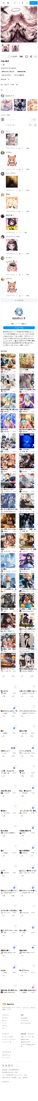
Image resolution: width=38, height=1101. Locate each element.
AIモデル (4, 1034)
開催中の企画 (25, 1047)
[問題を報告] (22, 148)
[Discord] (6, 1074)
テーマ (4, 1031)
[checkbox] (6, 125)
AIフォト (4, 1029)
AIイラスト (5, 1026)
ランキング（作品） (8, 1045)
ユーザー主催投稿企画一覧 (28, 1053)
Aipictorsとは (6, 1063)
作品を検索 (24, 1026)
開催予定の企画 (25, 1050)
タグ (3, 1036)
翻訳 (2, 90)
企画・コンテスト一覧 (27, 1045)
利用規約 (4, 1078)
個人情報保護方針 (14, 1078)
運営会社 (25, 1085)
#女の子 (6, 84)
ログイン (33, 3)
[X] (3, 1074)
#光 (2, 84)
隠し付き (10, 125)
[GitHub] (12, 1074)
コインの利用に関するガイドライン (12, 1083)
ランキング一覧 (6, 1050)
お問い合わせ (6, 1085)
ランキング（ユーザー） (9, 1047)
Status (19, 1085)
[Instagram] (9, 1074)
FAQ (25, 1083)
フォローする (19, 328)
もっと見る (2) (19, 300)
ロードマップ (6, 1065)
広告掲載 (14, 1085)
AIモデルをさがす (26, 1031)
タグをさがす (25, 1029)
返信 (28, 148)
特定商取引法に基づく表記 (10, 1080)
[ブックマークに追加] (26, 56)
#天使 (12, 84)
